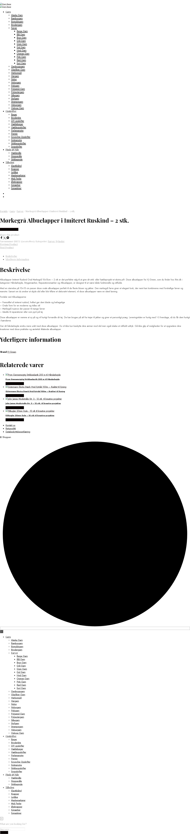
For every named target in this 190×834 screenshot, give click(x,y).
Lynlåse (14, 172)
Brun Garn (21, 37)
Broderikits (16, 117)
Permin (14, 133)
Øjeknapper (16, 181)
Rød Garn (21, 60)
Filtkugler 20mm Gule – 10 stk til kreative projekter (30, 415)
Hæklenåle (16, 152)
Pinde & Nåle (12, 149)
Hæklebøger (17, 124)
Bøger (14, 114)
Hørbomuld (16, 72)
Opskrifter (11, 111)
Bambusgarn (17, 18)
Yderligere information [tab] (17, 259)
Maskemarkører (18, 175)
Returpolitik (11, 428)
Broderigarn (16, 24)
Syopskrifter (16, 146)
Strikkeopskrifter (18, 143)
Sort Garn (21, 63)
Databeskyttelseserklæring (18, 431)
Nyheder (60, 241)
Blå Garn (21, 34)
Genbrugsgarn (18, 66)
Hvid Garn (21, 50)
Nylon (14, 79)
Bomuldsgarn (17, 21)
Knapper (15, 169)
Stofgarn (15, 98)
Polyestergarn (17, 92)
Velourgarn (16, 104)
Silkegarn (15, 95)
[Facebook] (1, 238)
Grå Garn (21, 40)
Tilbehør (10, 162)
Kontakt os (10, 425)
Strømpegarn (17, 101)
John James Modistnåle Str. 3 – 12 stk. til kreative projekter (33, 403)
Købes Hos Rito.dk (9, 229)
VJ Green (11, 352)
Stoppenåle (16, 156)
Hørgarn (15, 76)
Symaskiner (16, 188)
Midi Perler (16, 178)
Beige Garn (22, 31)
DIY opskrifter (17, 120)
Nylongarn (16, 82)
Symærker (15, 185)
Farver (14, 28)
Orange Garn (23, 53)
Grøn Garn (22, 44)
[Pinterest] (7, 238)
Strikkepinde (17, 159)
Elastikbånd (16, 165)
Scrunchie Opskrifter (20, 136)
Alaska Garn (17, 15)
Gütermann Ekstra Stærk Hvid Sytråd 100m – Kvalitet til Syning (35, 391)
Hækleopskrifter (18, 127)
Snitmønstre (16, 140)
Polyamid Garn (18, 88)
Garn (8, 11)
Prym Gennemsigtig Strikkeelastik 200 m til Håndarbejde (33, 379)
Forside (4, 211)
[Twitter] (4, 238)
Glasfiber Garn (18, 69)
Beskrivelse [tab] (11, 256)
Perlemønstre (17, 130)
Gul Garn (21, 47)
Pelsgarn (15, 85)
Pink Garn (21, 56)
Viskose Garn (17, 108)
